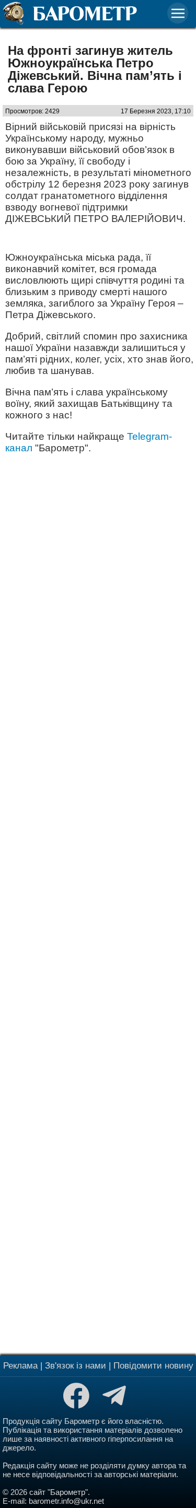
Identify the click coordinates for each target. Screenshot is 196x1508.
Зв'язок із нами (75, 1366)
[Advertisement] (98, 903)
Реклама (20, 1366)
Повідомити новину (153, 1366)
